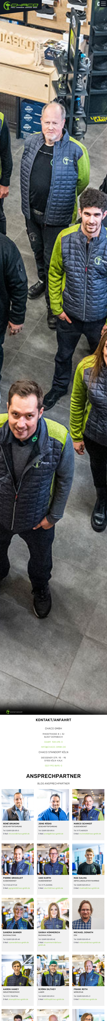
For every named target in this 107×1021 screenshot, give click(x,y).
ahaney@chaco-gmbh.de (18, 999)
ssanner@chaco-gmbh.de (19, 942)
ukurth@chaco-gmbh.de (53, 888)
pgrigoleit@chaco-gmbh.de (19, 888)
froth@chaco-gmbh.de (88, 999)
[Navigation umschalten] (103, 3)
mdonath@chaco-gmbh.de (89, 942)
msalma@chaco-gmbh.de (89, 888)
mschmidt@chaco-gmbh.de (90, 834)
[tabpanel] (53, 357)
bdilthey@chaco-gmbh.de (54, 999)
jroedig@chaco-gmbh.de (53, 834)
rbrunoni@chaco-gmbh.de (19, 834)
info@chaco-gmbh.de (53, 747)
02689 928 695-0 (53, 742)
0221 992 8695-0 (53, 765)
